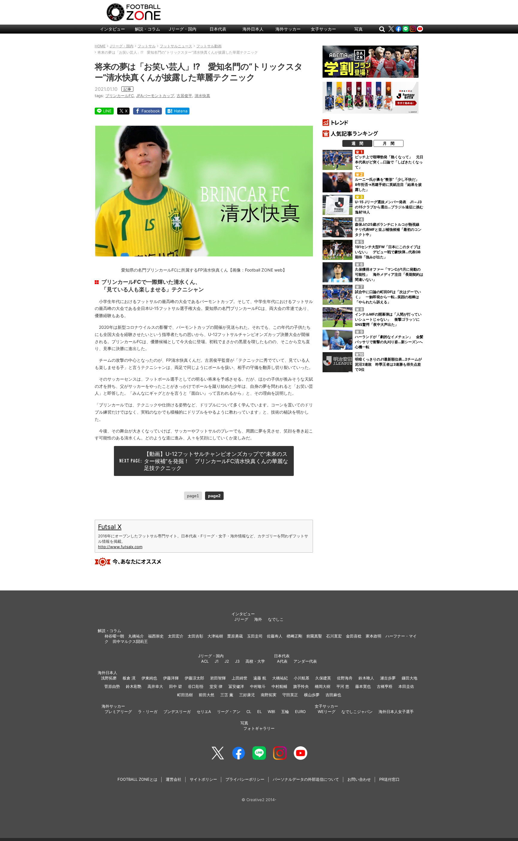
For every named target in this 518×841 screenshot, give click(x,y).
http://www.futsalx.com (120, 546)
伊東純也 (149, 678)
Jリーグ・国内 (182, 28)
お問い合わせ (359, 779)
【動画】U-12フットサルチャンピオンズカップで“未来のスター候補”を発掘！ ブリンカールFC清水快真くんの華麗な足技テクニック (216, 461)
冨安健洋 (236, 686)
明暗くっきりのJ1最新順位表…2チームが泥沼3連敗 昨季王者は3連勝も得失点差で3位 (388, 364)
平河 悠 (342, 686)
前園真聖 (314, 636)
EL (259, 711)
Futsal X (109, 526)
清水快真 (202, 95)
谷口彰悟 (196, 686)
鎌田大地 (409, 678)
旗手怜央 (301, 686)
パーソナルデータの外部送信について (306, 779)
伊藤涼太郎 (194, 678)
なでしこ (276, 619)
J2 (227, 661)
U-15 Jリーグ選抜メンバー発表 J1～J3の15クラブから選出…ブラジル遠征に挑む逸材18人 (389, 207)
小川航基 (301, 678)
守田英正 (290, 694)
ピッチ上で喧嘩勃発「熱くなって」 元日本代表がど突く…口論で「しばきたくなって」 (389, 162)
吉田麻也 (333, 694)
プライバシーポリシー (244, 779)
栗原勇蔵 (235, 636)
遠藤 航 (259, 678)
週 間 (357, 143)
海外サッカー (288, 28)
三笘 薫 (226, 694)
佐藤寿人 (274, 636)
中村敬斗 (258, 686)
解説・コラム (147, 28)
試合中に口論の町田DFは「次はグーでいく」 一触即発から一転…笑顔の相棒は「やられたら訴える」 (388, 297)
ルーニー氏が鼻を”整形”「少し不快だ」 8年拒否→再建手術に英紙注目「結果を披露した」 (389, 184)
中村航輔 (279, 686)
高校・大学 (255, 661)
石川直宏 (334, 636)
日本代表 (218, 28)
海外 (258, 619)
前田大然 (206, 694)
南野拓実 (268, 694)
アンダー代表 (305, 661)
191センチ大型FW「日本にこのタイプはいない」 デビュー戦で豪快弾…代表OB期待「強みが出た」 (388, 252)
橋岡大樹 (322, 686)
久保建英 (323, 678)
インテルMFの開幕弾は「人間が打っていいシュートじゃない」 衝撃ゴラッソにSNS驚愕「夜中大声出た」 (388, 319)
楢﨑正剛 (294, 636)
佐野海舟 (345, 678)
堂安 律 (216, 686)
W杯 (271, 711)
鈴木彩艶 (133, 686)
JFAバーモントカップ (155, 95)
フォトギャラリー (259, 728)
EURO (300, 711)
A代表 (282, 661)
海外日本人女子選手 (396, 711)
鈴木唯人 (366, 678)
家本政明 (373, 636)
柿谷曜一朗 (114, 636)
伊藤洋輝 (171, 678)
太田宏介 (175, 636)
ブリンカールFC (119, 95)
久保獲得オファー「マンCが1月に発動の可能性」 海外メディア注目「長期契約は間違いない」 (389, 274)
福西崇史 (156, 636)
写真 (358, 28)
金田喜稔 (354, 636)
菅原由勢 (112, 686)
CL (248, 711)
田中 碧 (175, 686)
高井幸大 (155, 686)
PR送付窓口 (389, 779)
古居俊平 (184, 95)
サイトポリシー (203, 779)
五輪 (285, 711)
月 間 (388, 143)
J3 (237, 661)
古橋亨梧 (384, 686)
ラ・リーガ (147, 711)
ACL (205, 661)
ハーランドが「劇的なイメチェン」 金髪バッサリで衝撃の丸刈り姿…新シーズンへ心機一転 (389, 341)
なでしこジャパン (357, 711)
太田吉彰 (195, 636)
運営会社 (173, 779)
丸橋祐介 (136, 636)
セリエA (204, 711)
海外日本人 (253, 28)
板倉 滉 (129, 678)
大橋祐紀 (280, 678)
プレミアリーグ (118, 711)
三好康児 (247, 694)
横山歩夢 (312, 694)
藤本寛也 (363, 686)
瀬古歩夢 (388, 678)
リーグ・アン (228, 711)
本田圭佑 (406, 686)
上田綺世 (239, 678)
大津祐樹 (215, 636)
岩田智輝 (218, 678)
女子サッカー (323, 28)
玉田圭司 (255, 636)
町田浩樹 (185, 694)
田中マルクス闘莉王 (130, 641)
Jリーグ (241, 619)
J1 (217, 661)
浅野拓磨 (109, 678)
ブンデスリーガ (177, 711)
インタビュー (112, 28)
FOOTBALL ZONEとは (137, 779)
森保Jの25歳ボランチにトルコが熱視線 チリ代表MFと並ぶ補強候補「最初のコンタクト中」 (389, 229)
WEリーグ (326, 711)
